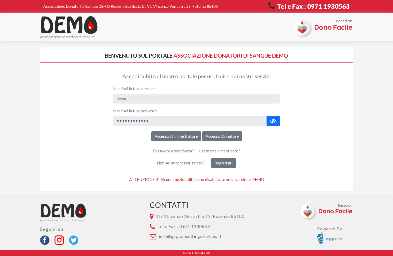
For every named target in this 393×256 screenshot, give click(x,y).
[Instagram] (61, 239)
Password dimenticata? (173, 150)
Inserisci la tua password (135, 110)
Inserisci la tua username (135, 88)
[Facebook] (47, 239)
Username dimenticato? (219, 150)
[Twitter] (75, 239)
